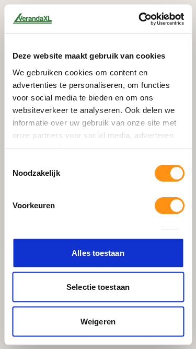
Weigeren (98, 321)
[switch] (169, 205)
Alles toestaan (98, 252)
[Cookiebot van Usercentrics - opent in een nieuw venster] (139, 19)
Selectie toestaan (98, 287)
